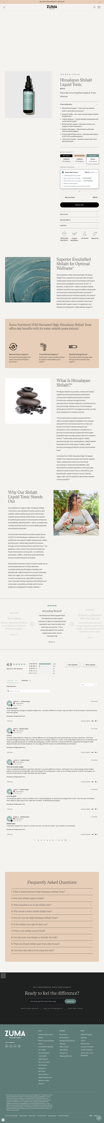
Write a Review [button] (90, 665)
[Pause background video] (100, 1020)
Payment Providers (87, 1047)
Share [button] (11, 721)
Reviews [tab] (10, 680)
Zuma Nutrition (14, 1115)
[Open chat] (99, 1118)
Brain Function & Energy (46, 1040)
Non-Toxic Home (44, 1062)
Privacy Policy (85, 1044)
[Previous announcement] (4, 2)
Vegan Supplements (45, 1077)
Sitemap (83, 1037)
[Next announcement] (100, 2)
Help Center (64, 1050)
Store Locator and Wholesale (87, 1054)
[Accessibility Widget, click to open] (3, 1120)
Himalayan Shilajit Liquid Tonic (16, 716)
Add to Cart (79, 205)
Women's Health (43, 1080)
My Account (64, 1034)
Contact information (63, 1115)
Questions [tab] (25, 680)
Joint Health (42, 1056)
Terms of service (41, 1115)
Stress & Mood (43, 1074)
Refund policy (23, 1115)
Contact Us (63, 1053)
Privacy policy (32, 1115)
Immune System (43, 1053)
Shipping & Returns (66, 1056)
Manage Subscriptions (67, 1040)
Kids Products (43, 1059)
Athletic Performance (45, 1034)
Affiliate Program (86, 1034)
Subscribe (70, 1001)
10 (65, 840)
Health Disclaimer (86, 1050)
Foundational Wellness (45, 1047)
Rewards (63, 1044)
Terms (83, 1040)
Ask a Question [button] (73, 665)
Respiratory (42, 1068)
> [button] (69, 840)
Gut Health (42, 1050)
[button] (4, 7)
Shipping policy (52, 1115)
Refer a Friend (64, 1047)
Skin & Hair (41, 1071)
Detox (40, 1044)
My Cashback (64, 1037)
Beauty (40, 1037)
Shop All (41, 1083)
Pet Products (42, 1065)
